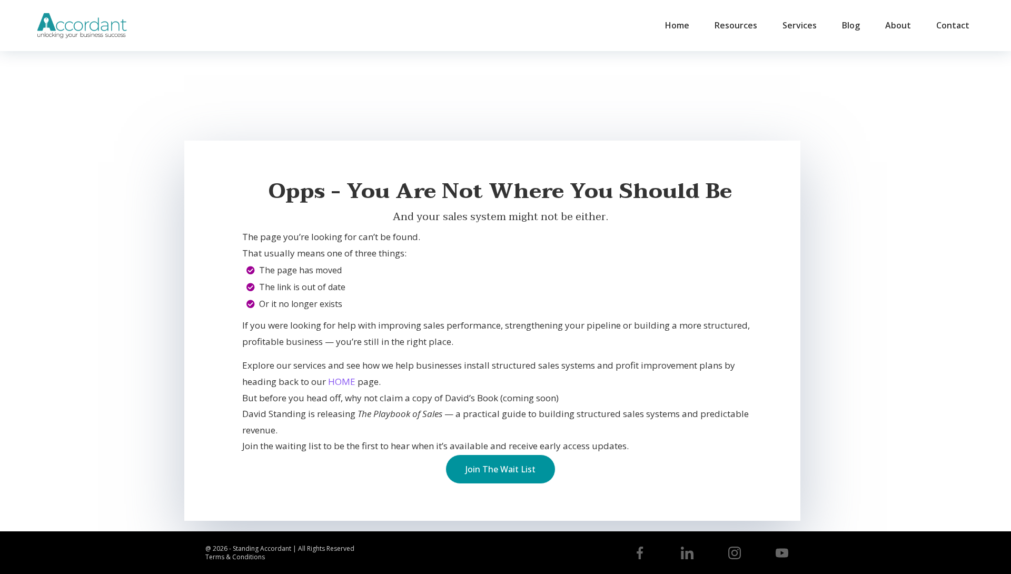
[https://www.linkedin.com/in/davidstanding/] (687, 553)
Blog (851, 25)
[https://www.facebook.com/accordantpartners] (639, 553)
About (898, 25)
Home (677, 25)
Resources (736, 25)
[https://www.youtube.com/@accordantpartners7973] (782, 553)
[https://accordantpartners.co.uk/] (81, 25)
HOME (341, 381)
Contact (952, 25)
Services (799, 25)
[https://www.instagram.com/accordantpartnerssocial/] (734, 553)
